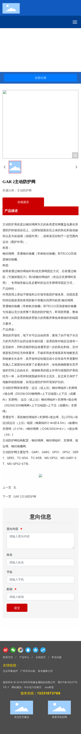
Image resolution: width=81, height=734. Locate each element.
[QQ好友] (28, 650)
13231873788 (48, 693)
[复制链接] (43, 650)
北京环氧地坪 (10, 670)
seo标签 (49, 687)
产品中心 (23, 50)
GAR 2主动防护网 (24, 496)
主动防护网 (41, 50)
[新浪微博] (5, 650)
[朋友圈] (20, 650)
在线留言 (41, 657)
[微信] (13, 650)
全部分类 (40, 77)
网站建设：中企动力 (23, 687)
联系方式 (8, 657)
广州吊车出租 (27, 670)
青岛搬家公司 (45, 670)
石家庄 (38, 687)
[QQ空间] (35, 650)
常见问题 (56, 657)
